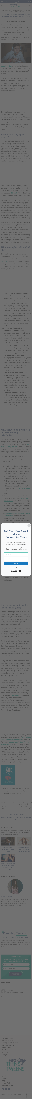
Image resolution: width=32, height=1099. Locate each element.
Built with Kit (16, 571)
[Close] (29, 525)
